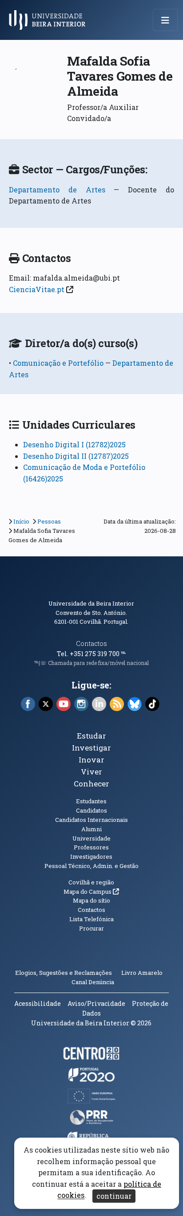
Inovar (91, 760)
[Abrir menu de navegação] (165, 20)
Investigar (91, 748)
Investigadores (91, 856)
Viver (91, 771)
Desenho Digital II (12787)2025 (76, 456)
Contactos (91, 643)
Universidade (91, 838)
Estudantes (91, 801)
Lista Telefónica (91, 919)
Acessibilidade (37, 1003)
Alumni (91, 829)
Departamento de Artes (57, 189)
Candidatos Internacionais (91, 820)
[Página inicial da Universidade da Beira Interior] (49, 19)
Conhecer (91, 783)
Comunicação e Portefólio (59, 363)
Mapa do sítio (91, 900)
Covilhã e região (91, 882)
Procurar (91, 928)
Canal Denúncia (93, 982)
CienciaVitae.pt (36, 289)
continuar (113, 1195)
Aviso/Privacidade (96, 1003)
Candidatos (91, 810)
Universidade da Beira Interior (91, 603)
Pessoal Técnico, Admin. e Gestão (91, 866)
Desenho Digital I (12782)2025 (74, 444)
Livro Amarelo (142, 973)
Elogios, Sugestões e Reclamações (63, 973)
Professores (91, 847)
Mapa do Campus (91, 891)
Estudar (91, 736)
